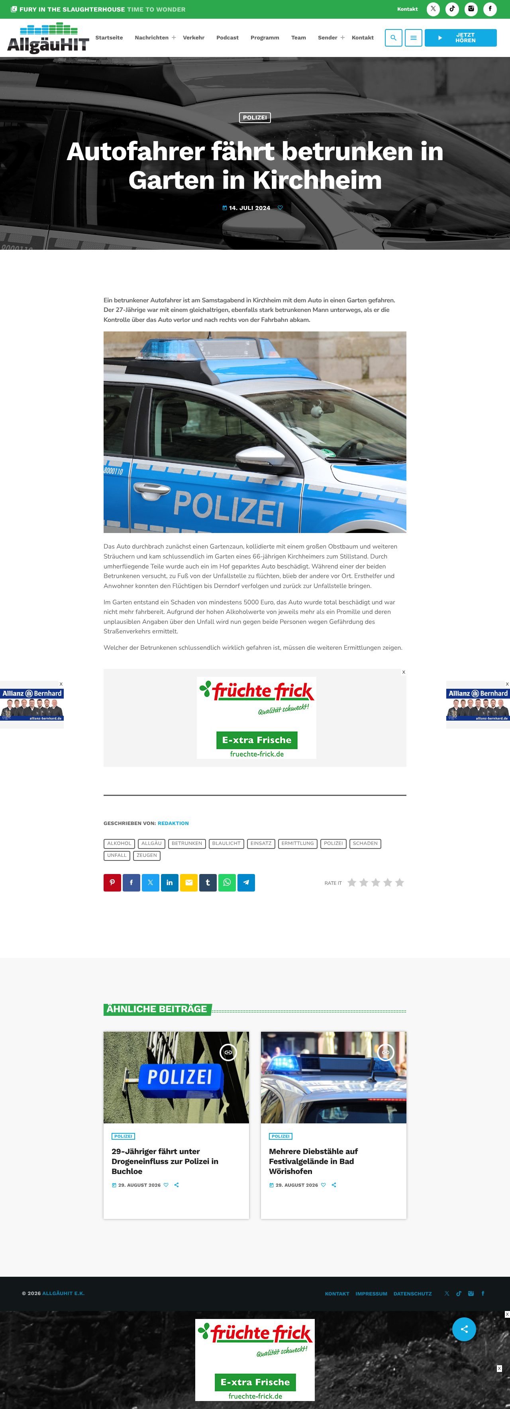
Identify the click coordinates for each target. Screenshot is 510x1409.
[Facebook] (490, 9)
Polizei (255, 117)
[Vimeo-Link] (48, 38)
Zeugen (147, 856)
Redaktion (173, 824)
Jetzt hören (456, 38)
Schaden (365, 844)
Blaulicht (226, 844)
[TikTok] (452, 9)
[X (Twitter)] (433, 9)
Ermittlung (298, 844)
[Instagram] (471, 9)
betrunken (187, 844)
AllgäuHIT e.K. (63, 1294)
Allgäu (151, 844)
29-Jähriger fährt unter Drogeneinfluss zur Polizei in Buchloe (165, 1161)
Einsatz (261, 844)
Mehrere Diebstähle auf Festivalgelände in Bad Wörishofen (313, 1161)
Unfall (117, 856)
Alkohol (119, 844)
